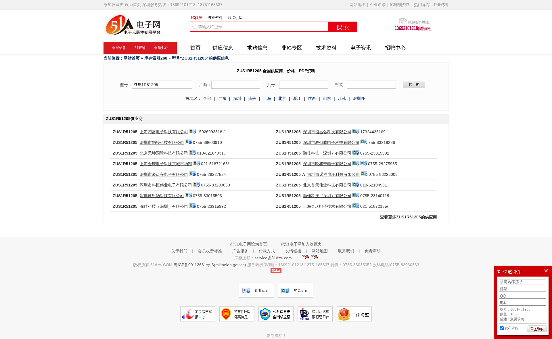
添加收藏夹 (113, 4)
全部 (207, 98)
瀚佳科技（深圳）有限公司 (327, 153)
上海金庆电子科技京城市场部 (166, 163)
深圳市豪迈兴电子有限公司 (164, 174)
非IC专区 (291, 48)
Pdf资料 (441, 4)
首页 (195, 48)
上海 (267, 98)
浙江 (297, 98)
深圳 (237, 98)
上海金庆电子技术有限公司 (327, 206)
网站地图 (358, 4)
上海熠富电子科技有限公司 (164, 131)
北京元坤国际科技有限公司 (164, 153)
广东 (222, 98)
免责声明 (373, 251)
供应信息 (222, 48)
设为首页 (133, 4)
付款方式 (267, 251)
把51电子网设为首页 (248, 244)
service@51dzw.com (273, 258)
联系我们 (346, 251)
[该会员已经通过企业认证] (363, 163)
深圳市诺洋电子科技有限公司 (333, 174)
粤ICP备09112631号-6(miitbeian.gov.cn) (210, 264)
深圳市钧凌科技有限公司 (162, 142)
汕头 (252, 98)
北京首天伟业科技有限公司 (327, 185)
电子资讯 (360, 48)
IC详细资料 (400, 4)
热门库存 (422, 4)
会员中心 (161, 48)
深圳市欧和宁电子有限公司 (327, 163)
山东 (327, 98)
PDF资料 (215, 18)
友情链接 (293, 251)
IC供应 (196, 18)
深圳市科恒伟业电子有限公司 (166, 185)
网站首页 (132, 58)
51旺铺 (140, 48)
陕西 (312, 98)
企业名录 (378, 4)
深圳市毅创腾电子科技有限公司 (331, 142)
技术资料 (326, 48)
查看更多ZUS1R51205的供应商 (408, 217)
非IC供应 (235, 18)
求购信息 (257, 48)
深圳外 (359, 98)
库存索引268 (155, 58)
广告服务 (240, 251)
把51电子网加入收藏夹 (301, 244)
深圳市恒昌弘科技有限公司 (327, 131)
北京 (282, 98)
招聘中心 (395, 48)
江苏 (342, 98)
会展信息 (119, 48)
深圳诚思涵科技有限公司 (162, 195)
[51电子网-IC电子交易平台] (133, 34)
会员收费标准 (210, 251)
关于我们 (179, 251)
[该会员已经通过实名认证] (192, 131)
